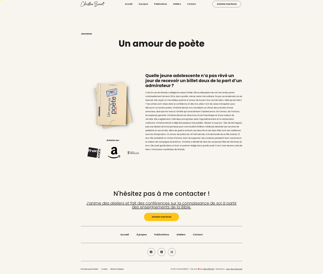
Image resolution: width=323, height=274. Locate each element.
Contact (191, 4)
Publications (160, 4)
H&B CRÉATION (208, 269)
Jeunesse (86, 33)
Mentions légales (117, 269)
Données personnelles (89, 269)
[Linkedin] (161, 252)
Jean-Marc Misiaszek (234, 269)
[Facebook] (151, 252)
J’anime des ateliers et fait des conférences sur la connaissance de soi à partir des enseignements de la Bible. (161, 205)
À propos (143, 4)
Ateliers (177, 4)
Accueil (128, 4)
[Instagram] (172, 252)
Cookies (104, 269)
